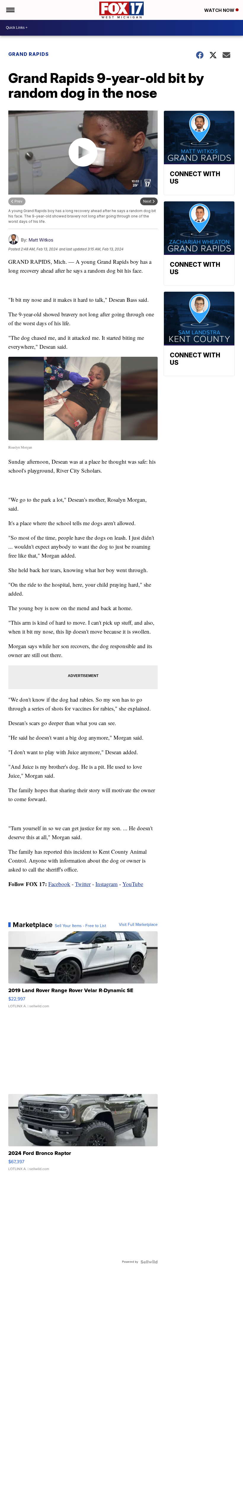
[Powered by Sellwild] (149, 1262)
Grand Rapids (28, 54)
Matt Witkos (40, 240)
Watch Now (220, 10)
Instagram (106, 884)
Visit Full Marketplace (138, 925)
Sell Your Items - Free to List (80, 926)
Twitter (83, 884)
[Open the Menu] (9, 10)
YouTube (132, 884)
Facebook (59, 884)
